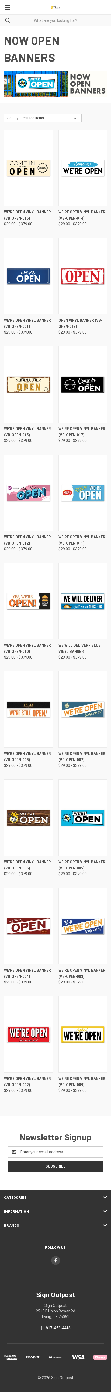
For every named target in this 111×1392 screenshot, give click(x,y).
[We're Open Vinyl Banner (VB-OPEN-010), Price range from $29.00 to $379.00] (28, 601)
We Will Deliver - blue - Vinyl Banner (80, 648)
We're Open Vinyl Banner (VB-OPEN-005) (81, 865)
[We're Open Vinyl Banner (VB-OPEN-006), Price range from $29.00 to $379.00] (28, 818)
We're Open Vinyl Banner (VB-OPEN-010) (27, 648)
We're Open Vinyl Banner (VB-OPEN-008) (27, 756)
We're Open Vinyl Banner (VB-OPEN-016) (27, 215)
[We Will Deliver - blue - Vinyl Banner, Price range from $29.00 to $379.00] (83, 601)
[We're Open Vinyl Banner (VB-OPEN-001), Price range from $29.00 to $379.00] (28, 276)
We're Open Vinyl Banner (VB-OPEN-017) (81, 431)
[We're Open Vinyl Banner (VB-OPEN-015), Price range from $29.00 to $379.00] (28, 384)
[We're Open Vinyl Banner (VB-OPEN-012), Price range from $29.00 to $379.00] (28, 493)
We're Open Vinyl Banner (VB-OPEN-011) (81, 540)
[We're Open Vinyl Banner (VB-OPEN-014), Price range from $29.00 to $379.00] (83, 168)
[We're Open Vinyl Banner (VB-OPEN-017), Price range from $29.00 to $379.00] (83, 384)
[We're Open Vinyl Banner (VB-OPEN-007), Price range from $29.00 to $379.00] (83, 709)
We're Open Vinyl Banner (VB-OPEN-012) (27, 540)
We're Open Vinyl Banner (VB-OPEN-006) (27, 865)
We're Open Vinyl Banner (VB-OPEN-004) (27, 973)
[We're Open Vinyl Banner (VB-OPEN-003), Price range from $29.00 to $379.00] (83, 926)
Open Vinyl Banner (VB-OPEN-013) (80, 323)
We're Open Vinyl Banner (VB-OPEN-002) (27, 1081)
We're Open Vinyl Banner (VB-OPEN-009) (81, 1081)
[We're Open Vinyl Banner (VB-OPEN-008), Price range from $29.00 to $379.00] (28, 709)
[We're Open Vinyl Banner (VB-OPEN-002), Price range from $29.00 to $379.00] (28, 1034)
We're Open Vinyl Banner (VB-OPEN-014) (81, 215)
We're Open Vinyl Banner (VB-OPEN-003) (81, 973)
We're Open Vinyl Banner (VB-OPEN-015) (27, 431)
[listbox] (49, 118)
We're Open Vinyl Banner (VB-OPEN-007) (81, 756)
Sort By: (13, 118)
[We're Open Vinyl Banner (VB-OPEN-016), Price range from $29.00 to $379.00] (28, 168)
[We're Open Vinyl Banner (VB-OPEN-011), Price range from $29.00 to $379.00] (83, 493)
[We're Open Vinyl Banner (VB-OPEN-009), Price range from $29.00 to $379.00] (83, 1034)
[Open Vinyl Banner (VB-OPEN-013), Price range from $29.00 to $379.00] (83, 276)
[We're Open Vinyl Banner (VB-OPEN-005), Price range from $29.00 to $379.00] (83, 818)
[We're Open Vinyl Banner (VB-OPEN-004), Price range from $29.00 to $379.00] (28, 926)
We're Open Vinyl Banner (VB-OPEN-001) (27, 323)
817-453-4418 (58, 1328)
